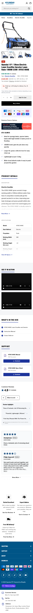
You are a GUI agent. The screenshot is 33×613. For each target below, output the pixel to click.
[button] (5, 73)
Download (17, 361)
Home (3, 17)
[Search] (29, 8)
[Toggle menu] (2, 3)
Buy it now (16, 103)
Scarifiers (10, 17)
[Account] (27, 3)
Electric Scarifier (20, 17)
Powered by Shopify (19, 582)
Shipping (11, 81)
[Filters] (3, 398)
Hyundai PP (9, 582)
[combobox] (16, 8)
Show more (15, 477)
